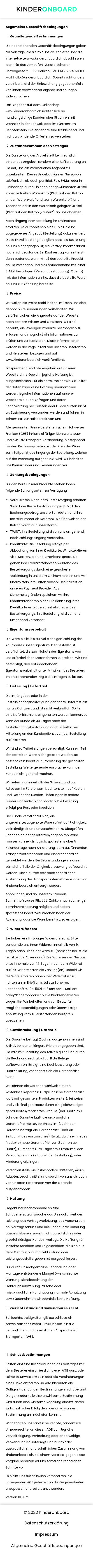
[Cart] (85, 7)
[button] (9, 8)
